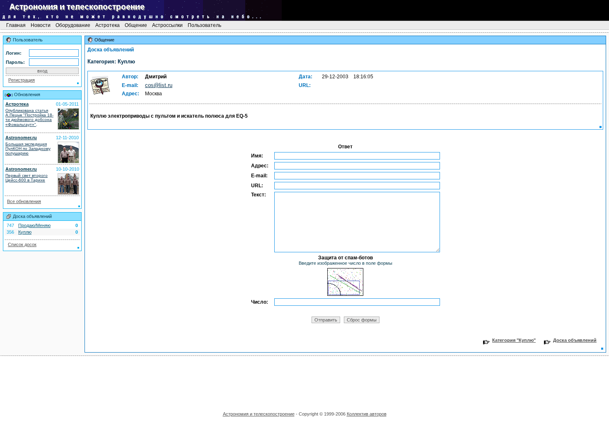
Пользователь (204, 25)
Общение (135, 25)
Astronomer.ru (21, 137)
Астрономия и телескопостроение (259, 413)
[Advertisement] (304, 380)
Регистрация (21, 79)
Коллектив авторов (367, 413)
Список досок (22, 244)
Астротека (107, 25)
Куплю (24, 232)
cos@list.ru (158, 85)
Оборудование (73, 25)
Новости (40, 25)
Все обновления (24, 201)
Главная (16, 25)
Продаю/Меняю (34, 225)
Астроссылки (167, 25)
